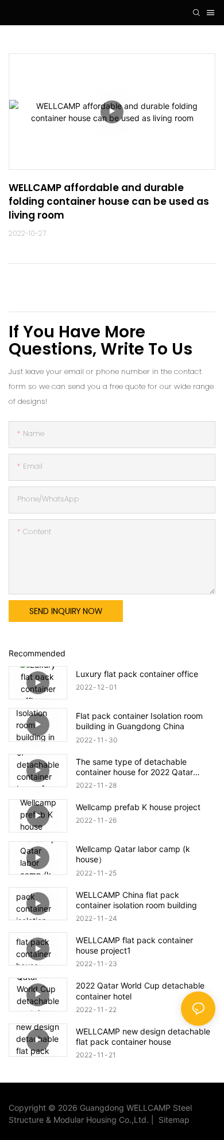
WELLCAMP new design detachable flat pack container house (143, 1036)
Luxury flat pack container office (137, 674)
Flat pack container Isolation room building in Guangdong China (139, 721)
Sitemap (172, 1120)
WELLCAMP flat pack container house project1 (134, 945)
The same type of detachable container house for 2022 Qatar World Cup (134, 767)
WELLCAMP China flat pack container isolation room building (136, 900)
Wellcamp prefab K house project (138, 807)
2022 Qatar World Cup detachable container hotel (140, 991)
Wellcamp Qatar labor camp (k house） (133, 854)
